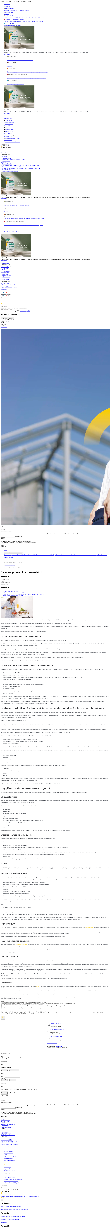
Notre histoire (4, 1132)
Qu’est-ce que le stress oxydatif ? (10, 591)
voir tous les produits (25, 311)
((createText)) (12, 1080)
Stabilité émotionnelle (6, 1209)
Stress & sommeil (9, 8)
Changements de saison (15, 1206)
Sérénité (7, 1206)
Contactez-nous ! (5, 1125)
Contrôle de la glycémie (37, 21)
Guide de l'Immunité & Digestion (9, 1144)
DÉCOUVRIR (7, 54)
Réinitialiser (5, 547)
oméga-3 (38, 986)
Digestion (6, 14)
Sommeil (15, 10)
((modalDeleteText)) (13, 1070)
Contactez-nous (52, 1043)
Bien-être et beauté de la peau (36, 17)
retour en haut (4, 1093)
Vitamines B (16, 1219)
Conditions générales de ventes (18, 1196)
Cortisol (11, 1219)
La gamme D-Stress (6, 1133)
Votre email (19, 536)
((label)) (3, 1078)
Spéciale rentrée (9, 124)
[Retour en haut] (3, 1018)
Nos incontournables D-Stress (12, 138)
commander (4, 327)
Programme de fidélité (6, 1140)
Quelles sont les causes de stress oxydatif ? (13, 592)
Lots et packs (8, 120)
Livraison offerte (56, 1023)
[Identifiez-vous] (2, 300)
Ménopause (15, 1209)
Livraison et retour (5, 1120)
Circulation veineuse (9, 21)
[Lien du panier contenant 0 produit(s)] (2, 304)
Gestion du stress (8, 10)
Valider (2, 545)
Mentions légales (5, 1196)
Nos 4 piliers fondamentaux (8, 1135)
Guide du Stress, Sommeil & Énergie (10, 1141)
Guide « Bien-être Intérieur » (8, 1142)
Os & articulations (9, 23)
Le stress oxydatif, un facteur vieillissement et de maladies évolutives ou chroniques (23, 594)
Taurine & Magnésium (6, 1216)
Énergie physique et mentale (11, 17)
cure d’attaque (13, 932)
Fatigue (2, 1206)
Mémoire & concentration (24, 10)
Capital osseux (17, 25)
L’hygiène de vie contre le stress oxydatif (12, 595)
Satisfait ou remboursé (6, 1122)
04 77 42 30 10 (58, 1046)
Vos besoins (7, 4)
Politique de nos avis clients (8, 1124)
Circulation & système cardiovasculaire (14, 19)
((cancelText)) (4, 1070)
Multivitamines (4, 1219)
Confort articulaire (8, 25)
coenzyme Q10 (26, 960)
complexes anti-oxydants (22, 944)
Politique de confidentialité (32, 1196)
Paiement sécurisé (56, 1036)
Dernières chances (9, 122)
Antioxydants (15, 1216)
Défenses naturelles (24, 17)
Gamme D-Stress (8, 133)
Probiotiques (4, 1222)
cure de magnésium (89, 927)
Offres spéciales (8, 115)
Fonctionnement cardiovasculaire (22, 21)
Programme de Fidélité (57, 1029)
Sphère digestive (9, 12)
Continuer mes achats (8, 318)
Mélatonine (22, 1216)
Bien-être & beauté (38, 555)
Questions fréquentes (6, 1127)
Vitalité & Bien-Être (9, 15)
